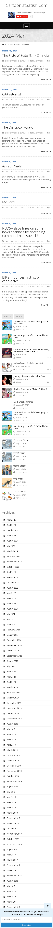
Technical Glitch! (20, 440)
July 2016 (11, 886)
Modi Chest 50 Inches (23, 402)
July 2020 (11, 666)
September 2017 (14, 844)
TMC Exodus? (19, 491)
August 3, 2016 (22, 355)
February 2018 (13, 818)
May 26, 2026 (21, 495)
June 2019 (11, 734)
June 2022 (11, 593)
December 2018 (14, 765)
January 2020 (13, 697)
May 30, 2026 (21, 469)
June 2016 (11, 891)
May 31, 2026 (21, 443)
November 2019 (14, 708)
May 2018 (11, 802)
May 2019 (11, 739)
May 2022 (11, 598)
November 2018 (14, 771)
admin (18, 358)
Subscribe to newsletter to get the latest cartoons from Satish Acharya (26, 913)
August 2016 (12, 880)
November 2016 (14, 875)
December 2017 (14, 828)
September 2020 (14, 655)
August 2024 (12, 540)
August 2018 (12, 786)
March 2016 (12, 901)
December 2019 (14, 703)
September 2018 (14, 781)
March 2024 (12, 551)
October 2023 (13, 567)
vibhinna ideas (21, 330)
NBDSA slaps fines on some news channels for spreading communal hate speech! (23, 232)
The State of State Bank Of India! (26, 55)
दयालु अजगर (17, 478)
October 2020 (13, 650)
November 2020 (14, 645)
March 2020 (12, 687)
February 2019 (13, 755)
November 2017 (14, 833)
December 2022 (14, 582)
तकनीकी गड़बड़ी (19, 453)
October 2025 (13, 530)
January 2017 (13, 870)
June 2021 (11, 619)
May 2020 (11, 676)
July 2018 (11, 792)
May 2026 (11, 519)
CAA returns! (11, 94)
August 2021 (12, 608)
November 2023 (14, 561)
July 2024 (11, 546)
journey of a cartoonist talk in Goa (29, 376)
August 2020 (12, 661)
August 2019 (12, 724)
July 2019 (11, 729)
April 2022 (11, 603)
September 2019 (14, 718)
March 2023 (12, 577)
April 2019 (11, 744)
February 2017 (13, 865)
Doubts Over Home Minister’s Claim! (30, 389)
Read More (46, 79)
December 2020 (14, 640)
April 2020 (11, 682)
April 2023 (11, 572)
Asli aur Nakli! (12, 166)
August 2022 (12, 587)
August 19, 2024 (22, 327)
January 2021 (13, 635)
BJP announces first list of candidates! (21, 279)
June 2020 (11, 671)
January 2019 (13, 760)
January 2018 (13, 823)
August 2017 (12, 849)
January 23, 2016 (22, 405)
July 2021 (11, 614)
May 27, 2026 (21, 482)
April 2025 (11, 535)
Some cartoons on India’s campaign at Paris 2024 (31, 322)
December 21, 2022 (24, 341)
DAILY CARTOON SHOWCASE (15, 61)
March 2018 (12, 812)
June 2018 (11, 797)
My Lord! (9, 202)
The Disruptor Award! (18, 127)
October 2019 (13, 713)
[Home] (3, 44)
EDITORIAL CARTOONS (36, 61)
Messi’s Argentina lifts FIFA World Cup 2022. (30, 336)
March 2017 (12, 860)
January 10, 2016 (22, 379)
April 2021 (11, 624)
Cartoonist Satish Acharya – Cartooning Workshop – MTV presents (31, 350)
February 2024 (13, 556)
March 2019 (12, 750)
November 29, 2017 (24, 366)
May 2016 (11, 896)
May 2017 (11, 854)
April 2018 (11, 807)
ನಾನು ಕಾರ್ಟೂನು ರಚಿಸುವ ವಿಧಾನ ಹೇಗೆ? (28, 363)
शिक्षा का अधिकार (19, 466)
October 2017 (13, 839)
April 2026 (11, 525)
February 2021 (13, 629)
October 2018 (13, 776)
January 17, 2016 (22, 392)
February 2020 (13, 692)
